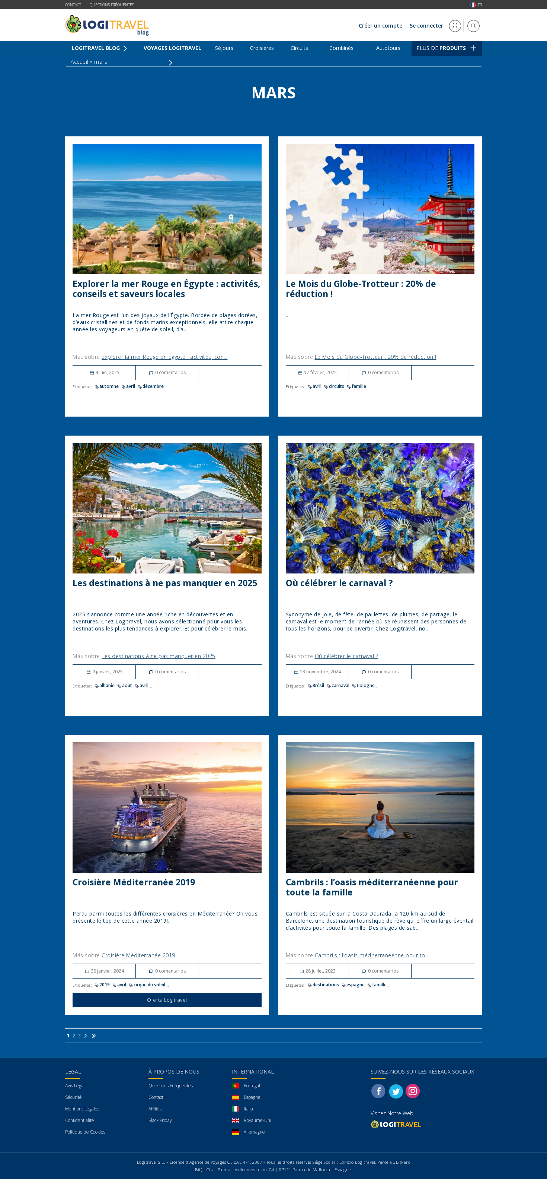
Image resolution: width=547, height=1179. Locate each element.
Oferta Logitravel (167, 999)
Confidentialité (79, 1120)
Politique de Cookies (85, 1132)
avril (130, 386)
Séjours (224, 47)
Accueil (80, 61)
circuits (336, 386)
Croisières (262, 47)
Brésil (318, 685)
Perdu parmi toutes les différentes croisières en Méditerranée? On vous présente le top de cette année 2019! (165, 917)
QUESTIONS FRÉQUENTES (112, 4)
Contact (73, 4)
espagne (355, 985)
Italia (248, 1109)
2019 (104, 985)
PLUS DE (441, 47)
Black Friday (160, 1120)
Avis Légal (74, 1085)
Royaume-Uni (257, 1120)
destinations (326, 985)
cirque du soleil (149, 985)
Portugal (252, 1085)
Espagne (252, 1097)
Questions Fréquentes (170, 1085)
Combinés (341, 47)
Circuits (299, 47)
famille (359, 386)
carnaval (340, 685)
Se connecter (427, 25)
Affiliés (154, 1109)
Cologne (366, 685)
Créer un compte (380, 25)
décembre (153, 386)
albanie (107, 685)
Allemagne (254, 1132)
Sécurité (73, 1097)
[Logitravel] (397, 1124)
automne (109, 386)
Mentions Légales (82, 1109)
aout (127, 685)
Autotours (388, 47)
